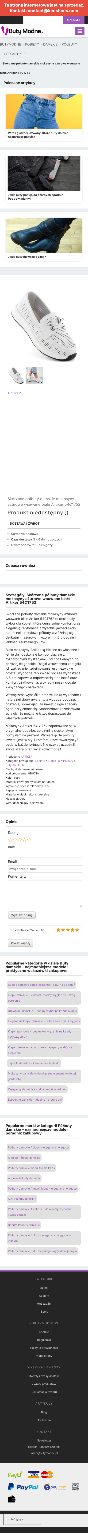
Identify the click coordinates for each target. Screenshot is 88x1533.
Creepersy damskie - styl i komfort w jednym (37, 1089)
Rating (13, 833)
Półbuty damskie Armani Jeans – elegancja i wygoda (42, 1188)
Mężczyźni (44, 1303)
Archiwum (44, 1420)
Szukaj (73, 20)
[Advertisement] (44, 450)
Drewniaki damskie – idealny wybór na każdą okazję (42, 1011)
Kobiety (44, 1295)
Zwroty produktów (44, 1384)
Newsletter (44, 1440)
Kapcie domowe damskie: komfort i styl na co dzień (41, 984)
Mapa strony (44, 1355)
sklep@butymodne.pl (44, 1453)
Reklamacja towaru (44, 1392)
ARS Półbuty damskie (22, 1199)
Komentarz (17, 876)
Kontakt (44, 1332)
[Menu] (79, 31)
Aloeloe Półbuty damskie (24, 1157)
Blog (44, 1412)
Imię (11, 847)
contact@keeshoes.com (53, 10)
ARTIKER (14, 393)
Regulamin (44, 1340)
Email (12, 862)
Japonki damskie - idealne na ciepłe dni (34, 1063)
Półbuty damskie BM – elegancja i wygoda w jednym (42, 1251)
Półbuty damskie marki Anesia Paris (31, 1168)
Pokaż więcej (20, 943)
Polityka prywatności (44, 1347)
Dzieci (44, 1287)
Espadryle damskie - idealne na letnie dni (35, 1099)
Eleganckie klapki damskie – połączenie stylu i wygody (44, 1021)
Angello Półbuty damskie (24, 1178)
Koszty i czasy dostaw (44, 1376)
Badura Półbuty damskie (24, 1225)
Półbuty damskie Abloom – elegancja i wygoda (38, 1147)
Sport (44, 1311)
